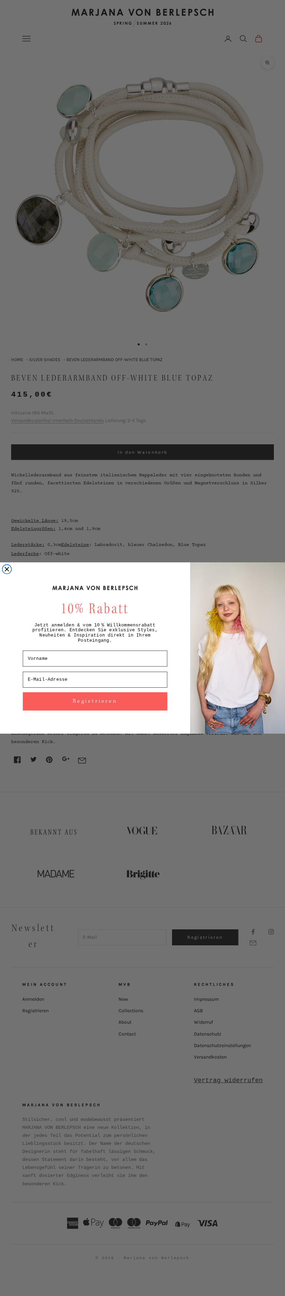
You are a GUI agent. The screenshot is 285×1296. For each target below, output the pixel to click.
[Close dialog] (6, 569)
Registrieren (95, 701)
